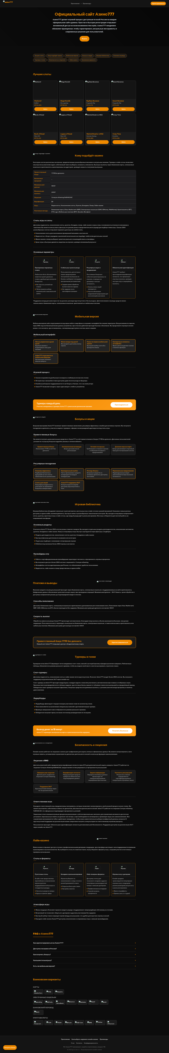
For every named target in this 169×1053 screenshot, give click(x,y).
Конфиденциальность (91, 1043)
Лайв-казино (74, 60)
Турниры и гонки (40, 60)
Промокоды (87, 3)
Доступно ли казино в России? (45, 949)
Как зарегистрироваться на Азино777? (48, 943)
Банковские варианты (89, 60)
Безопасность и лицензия (57, 60)
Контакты (79, 1043)
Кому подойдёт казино (55, 56)
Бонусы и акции (87, 56)
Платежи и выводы (119, 56)
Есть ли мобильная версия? (44, 966)
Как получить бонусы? (42, 954)
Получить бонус (10, 1047)
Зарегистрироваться (158, 3)
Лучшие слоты (39, 56)
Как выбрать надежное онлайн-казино (85, 1039)
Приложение (75, 3)
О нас (73, 1043)
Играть (84, 39)
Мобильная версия (72, 56)
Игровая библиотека (102, 56)
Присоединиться (121, 405)
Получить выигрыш (120, 731)
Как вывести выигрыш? (42, 960)
